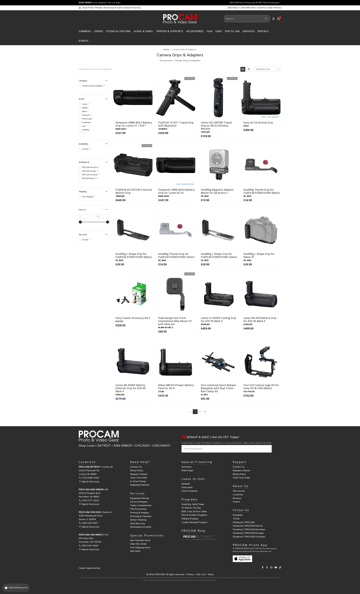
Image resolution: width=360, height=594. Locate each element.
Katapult (185, 483)
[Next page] (204, 411)
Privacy (190, 574)
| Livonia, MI (96, 466)
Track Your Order (138, 477)
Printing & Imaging (139, 512)
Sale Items (135, 551)
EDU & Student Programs (194, 515)
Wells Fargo (187, 470)
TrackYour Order (265, 7)
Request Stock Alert (175, 115)
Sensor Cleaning (138, 519)
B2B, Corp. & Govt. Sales (194, 511)
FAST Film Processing (267, 2)
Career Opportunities (89, 568)
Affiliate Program (189, 518)
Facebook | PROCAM (244, 522)
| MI (93, 489)
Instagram (238, 515)
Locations (238, 494)
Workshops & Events (113, 7)
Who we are (239, 491)
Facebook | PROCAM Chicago (248, 533)
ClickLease (187, 487)
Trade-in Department (140, 505)
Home (166, 49)
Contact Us (136, 466)
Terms (211, 574)
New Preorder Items (140, 540)
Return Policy (136, 470)
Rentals (98, 7)
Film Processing (138, 509)
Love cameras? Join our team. (100, 2)
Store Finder (88, 7)
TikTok (236, 518)
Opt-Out (200, 574)
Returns (277, 7)
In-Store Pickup (138, 481)
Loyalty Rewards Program (194, 522)
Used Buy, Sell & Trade (192, 504)
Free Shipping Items (140, 547)
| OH (93, 534)
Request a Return (139, 474)
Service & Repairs (139, 501)
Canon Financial (189, 491)
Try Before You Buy (191, 507)
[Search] (266, 19)
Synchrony (186, 466)
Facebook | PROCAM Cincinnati (249, 536)
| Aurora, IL (95, 512)
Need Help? (233, 7)
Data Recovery (137, 523)
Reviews (237, 498)
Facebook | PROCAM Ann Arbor (249, 529)
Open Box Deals (138, 543)
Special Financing (133, 7)
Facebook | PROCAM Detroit (248, 525)
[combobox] (247, 18)
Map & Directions (90, 481)
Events (236, 501)
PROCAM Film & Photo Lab (242, 2)
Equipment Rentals (139, 498)
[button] (242, 69)
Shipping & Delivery (139, 484)
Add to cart (132, 115)
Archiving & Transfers (140, 516)
